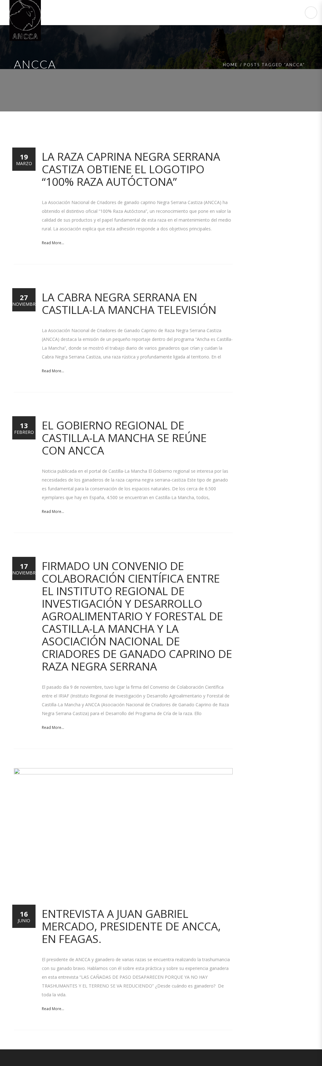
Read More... (53, 242)
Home (230, 64)
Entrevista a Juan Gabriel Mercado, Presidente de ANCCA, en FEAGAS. (131, 926)
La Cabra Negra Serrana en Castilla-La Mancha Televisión (129, 303)
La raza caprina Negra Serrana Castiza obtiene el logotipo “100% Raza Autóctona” (131, 169)
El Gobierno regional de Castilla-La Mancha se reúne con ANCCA (124, 438)
